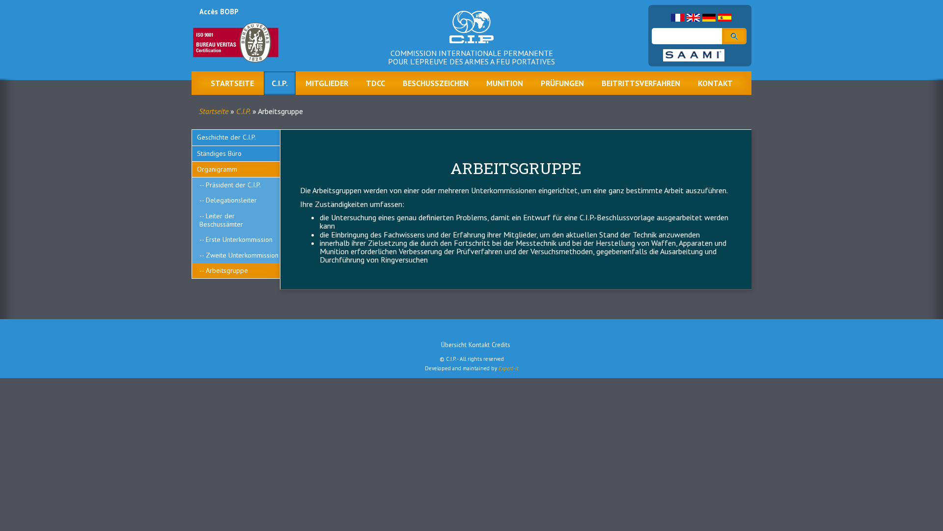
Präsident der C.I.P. (233, 184)
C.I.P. (280, 83)
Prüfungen (562, 83)
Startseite (232, 83)
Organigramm (217, 169)
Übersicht (454, 345)
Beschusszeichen (436, 83)
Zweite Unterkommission (242, 255)
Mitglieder (326, 83)
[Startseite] (471, 34)
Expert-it (509, 368)
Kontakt (715, 83)
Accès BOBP (218, 11)
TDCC (375, 83)
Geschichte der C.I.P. (226, 137)
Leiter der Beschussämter (221, 220)
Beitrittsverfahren (641, 83)
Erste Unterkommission (239, 239)
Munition (504, 83)
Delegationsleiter (231, 200)
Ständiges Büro (219, 153)
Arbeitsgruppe (227, 270)
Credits (501, 345)
